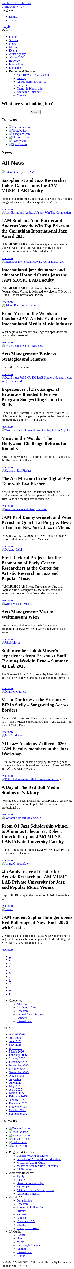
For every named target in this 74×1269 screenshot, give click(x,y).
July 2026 (15, 1037)
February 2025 (18, 1096)
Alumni (21, 1248)
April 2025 (15, 1089)
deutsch (13, 20)
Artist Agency (17, 54)
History (21, 1210)
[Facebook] (19, 127)
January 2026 (17, 1058)
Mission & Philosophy (30, 1207)
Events (6, 6)
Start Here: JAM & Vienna (33, 74)
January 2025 (17, 1099)
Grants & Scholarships (30, 88)
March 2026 (16, 1051)
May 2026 (15, 1044)
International (16, 64)
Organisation (24, 1200)
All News (22, 1004)
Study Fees (23, 85)
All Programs (25, 1169)
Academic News (27, 1007)
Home (13, 36)
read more (7, 209)
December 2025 (18, 1062)
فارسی (6, 26)
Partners (21, 1214)
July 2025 (15, 1079)
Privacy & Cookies (28, 1228)
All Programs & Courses (31, 81)
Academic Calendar (28, 92)
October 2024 (17, 1110)
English (13, 16)
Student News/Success (30, 1014)
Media (13, 47)
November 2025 (19, 1065)
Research (14, 60)
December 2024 (18, 1103)
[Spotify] (18, 144)
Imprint (21, 1224)
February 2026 (18, 1055)
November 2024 (19, 1106)
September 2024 (19, 1113)
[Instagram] (19, 134)
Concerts (22, 1017)
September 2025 (19, 1072)
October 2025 (17, 1068)
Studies (13, 40)
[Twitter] (18, 140)
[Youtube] (18, 130)
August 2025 (17, 1075)
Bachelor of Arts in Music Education (39, 1159)
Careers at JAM (26, 1221)
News (12, 43)
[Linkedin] (19, 137)
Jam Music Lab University (17, 3)
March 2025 (16, 1093)
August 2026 (17, 1034)
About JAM (16, 57)
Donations (15, 67)
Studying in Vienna (28, 1245)
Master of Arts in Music (31, 1162)
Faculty (21, 78)
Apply (20, 1176)
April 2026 (15, 1048)
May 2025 (15, 1086)
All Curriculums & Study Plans (35, 1190)
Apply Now (17, 6)
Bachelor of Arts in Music (32, 1155)
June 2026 (15, 1041)
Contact (21, 95)
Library (21, 1255)
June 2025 (15, 1082)
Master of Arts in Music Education (37, 1166)
